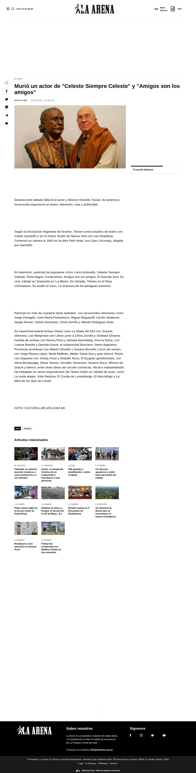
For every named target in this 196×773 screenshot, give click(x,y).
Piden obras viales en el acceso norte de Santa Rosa (26, 511)
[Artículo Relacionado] (26, 453)
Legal (80, 763)
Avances (27, 429)
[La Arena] (94, 9)
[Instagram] (141, 736)
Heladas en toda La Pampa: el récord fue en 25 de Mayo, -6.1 (52, 511)
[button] (6, 91)
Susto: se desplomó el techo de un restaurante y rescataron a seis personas (52, 475)
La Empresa (90, 763)
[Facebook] (130, 736)
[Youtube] (164, 736)
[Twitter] (152, 736)
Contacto (113, 763)
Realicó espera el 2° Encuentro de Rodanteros (79, 511)
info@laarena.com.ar (101, 750)
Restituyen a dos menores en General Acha (25, 547)
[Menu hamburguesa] (8, 8)
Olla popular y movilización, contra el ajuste (79, 472)
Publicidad (103, 763)
